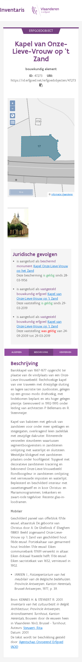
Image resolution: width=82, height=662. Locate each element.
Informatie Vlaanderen (62, 194)
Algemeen (17, 352)
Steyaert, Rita (32, 628)
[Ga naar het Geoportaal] (12, 115)
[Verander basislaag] (12, 122)
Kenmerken (65, 352)
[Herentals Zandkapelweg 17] (18, 223)
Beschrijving (41, 352)
